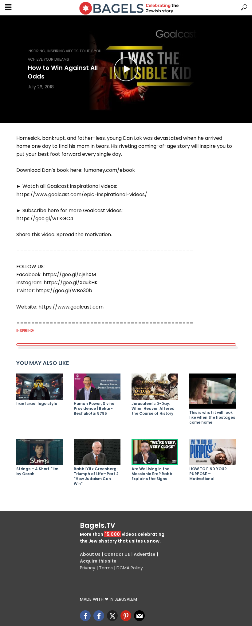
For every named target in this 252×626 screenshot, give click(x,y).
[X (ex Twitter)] (112, 615)
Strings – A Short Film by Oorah (37, 471)
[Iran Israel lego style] (39, 387)
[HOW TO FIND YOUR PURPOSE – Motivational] (212, 452)
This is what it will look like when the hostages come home (212, 417)
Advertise (145, 554)
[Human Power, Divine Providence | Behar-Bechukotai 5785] (97, 387)
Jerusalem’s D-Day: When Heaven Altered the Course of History (153, 408)
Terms (106, 568)
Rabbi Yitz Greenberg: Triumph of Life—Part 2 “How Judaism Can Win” (96, 476)
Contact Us (117, 554)
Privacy (87, 568)
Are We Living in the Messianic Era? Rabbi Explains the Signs (152, 473)
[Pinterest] (125, 615)
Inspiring (36, 51)
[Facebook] (85, 615)
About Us (90, 554)
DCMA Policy (129, 568)
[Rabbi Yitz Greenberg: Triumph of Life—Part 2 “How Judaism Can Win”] (97, 452)
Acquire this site (98, 561)
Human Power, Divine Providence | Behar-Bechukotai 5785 (94, 408)
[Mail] (139, 615)
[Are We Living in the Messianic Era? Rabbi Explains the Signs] (155, 452)
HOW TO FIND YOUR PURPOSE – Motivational (208, 473)
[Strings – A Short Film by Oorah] (39, 452)
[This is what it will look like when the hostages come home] (212, 391)
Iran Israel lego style (36, 403)
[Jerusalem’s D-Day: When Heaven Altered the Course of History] (155, 387)
